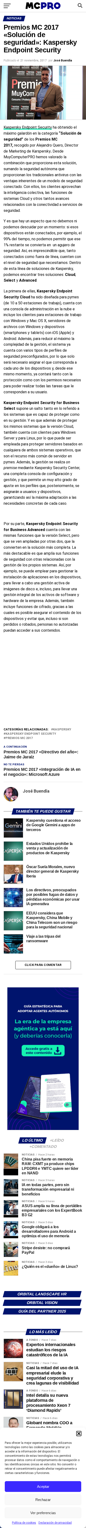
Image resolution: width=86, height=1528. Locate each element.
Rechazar (43, 1500)
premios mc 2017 (19, 738)
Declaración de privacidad (55, 1522)
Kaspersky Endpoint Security (28, 127)
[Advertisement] (43, 681)
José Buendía (62, 60)
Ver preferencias (43, 1513)
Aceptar (43, 1486)
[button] (78, 1433)
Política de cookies (24, 1522)
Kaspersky (62, 729)
